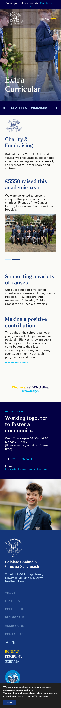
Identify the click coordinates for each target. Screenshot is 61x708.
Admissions (14, 625)
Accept (10, 702)
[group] (30, 233)
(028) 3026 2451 (18, 459)
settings (43, 696)
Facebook (46, 3)
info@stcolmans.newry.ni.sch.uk (26, 468)
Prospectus (15, 617)
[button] (6, 259)
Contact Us (14, 634)
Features (12, 600)
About (10, 592)
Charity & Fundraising (30, 108)
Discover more (15, 362)
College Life (15, 609)
